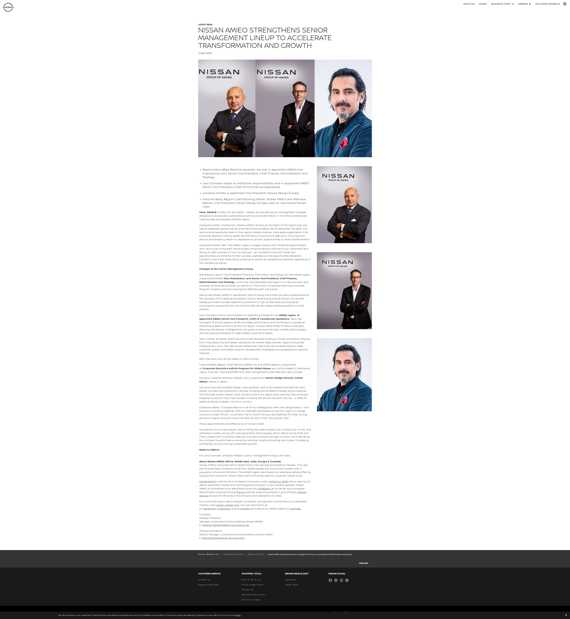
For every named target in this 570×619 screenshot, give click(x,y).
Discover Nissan (546, 4)
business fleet (501, 4)
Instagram (223, 509)
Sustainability (208, 481)
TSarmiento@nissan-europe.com (223, 538)
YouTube (295, 509)
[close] (566, 615)
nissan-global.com (227, 505)
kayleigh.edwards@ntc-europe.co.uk (225, 525)
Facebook (209, 509)
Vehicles (469, 4)
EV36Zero (265, 488)
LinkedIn (245, 509)
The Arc (241, 492)
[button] (564, 3)
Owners (523, 4)
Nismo (483, 4)
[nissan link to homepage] (8, 7)
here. (238, 615)
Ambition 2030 (278, 481)
